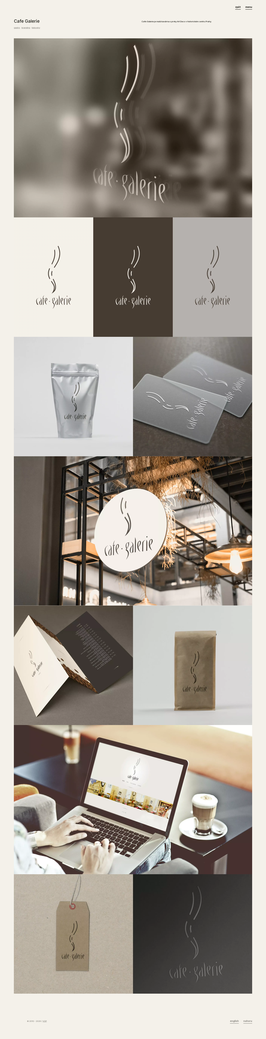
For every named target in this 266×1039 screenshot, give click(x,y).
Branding (26, 27)
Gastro (17, 27)
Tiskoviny (36, 27)
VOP (45, 1021)
